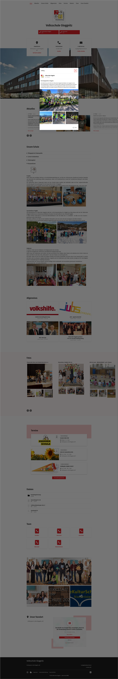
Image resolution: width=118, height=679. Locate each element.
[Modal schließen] (59, 339)
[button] (59, 100)
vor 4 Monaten (47, 77)
